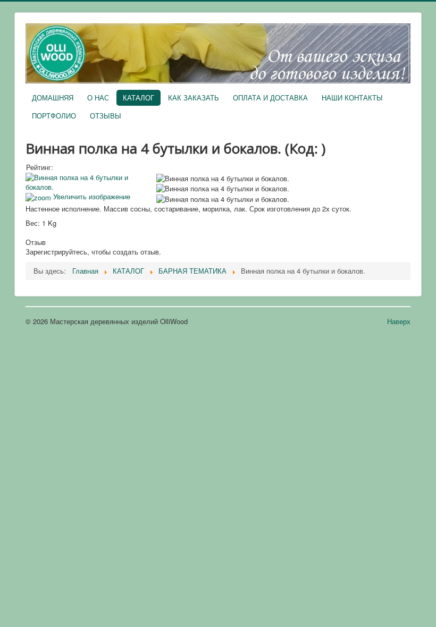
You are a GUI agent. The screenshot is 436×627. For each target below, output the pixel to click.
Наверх (398, 321)
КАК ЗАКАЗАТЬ (193, 97)
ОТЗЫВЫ (105, 116)
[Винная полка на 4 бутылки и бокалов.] (222, 178)
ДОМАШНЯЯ (52, 97)
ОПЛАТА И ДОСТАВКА (270, 97)
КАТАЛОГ (138, 97)
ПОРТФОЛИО (54, 116)
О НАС (98, 97)
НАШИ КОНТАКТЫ (352, 97)
